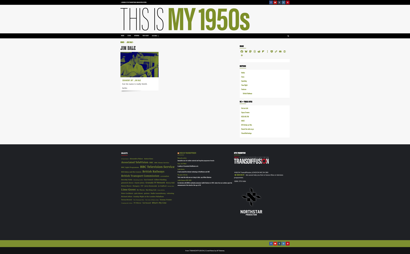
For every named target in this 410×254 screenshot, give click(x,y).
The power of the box (182, 175)
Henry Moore (126, 186)
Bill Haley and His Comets (131, 172)
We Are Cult (244, 108)
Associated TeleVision (134, 162)
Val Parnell (146, 203)
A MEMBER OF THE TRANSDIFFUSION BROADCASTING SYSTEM (133, 2)
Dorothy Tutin (126, 180)
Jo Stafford (162, 186)
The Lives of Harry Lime (152, 199)
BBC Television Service (157, 167)
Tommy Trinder (166, 200)
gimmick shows (127, 183)
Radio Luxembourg (158, 193)
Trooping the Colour (127, 203)
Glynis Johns (139, 183)
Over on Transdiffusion (187, 153)
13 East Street (125, 158)
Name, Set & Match (182, 163)
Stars (129, 35)
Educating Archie (138, 179)
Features (154, 35)
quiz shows (138, 193)
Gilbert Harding (160, 180)
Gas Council (148, 180)
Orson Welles (161, 190)
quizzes (147, 193)
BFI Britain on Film (246, 125)
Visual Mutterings (246, 133)
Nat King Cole (151, 190)
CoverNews (209, 251)
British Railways (247, 93)
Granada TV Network (155, 183)
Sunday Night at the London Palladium (148, 197)
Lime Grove (128, 189)
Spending (136, 35)
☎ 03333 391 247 (239, 175)
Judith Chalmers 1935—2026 (184, 180)
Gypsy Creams (245, 112)
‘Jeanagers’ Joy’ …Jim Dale (131, 80)
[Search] (288, 36)
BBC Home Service (161, 163)
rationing (170, 193)
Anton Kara (148, 159)
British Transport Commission (140, 175)
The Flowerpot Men (138, 199)
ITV (142, 186)
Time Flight (145, 35)
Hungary (136, 186)
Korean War (171, 186)
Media (122, 35)
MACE (243, 120)
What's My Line (159, 203)
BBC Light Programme (130, 167)
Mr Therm (141, 190)
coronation (164, 176)
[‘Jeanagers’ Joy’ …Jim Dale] (139, 64)
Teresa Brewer (126, 200)
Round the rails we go (247, 129)
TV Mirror (137, 203)
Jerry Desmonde (150, 186)
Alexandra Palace (136, 159)
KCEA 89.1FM (245, 116)
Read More (124, 88)
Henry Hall (170, 183)
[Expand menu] (158, 36)
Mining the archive (182, 158)
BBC (151, 162)
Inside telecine (181, 169)
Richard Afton (126, 197)
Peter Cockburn (127, 193)
